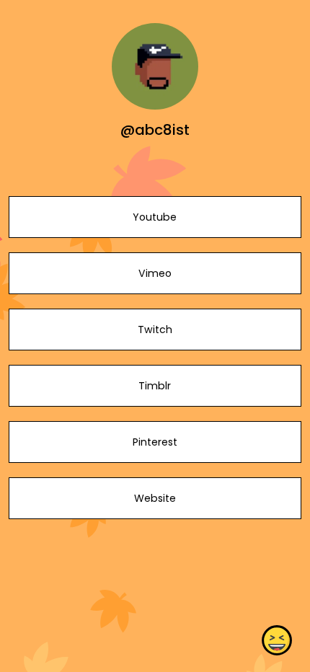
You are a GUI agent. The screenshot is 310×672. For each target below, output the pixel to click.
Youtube (155, 217)
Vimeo (155, 273)
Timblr (154, 386)
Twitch (155, 329)
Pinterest (155, 442)
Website (155, 498)
